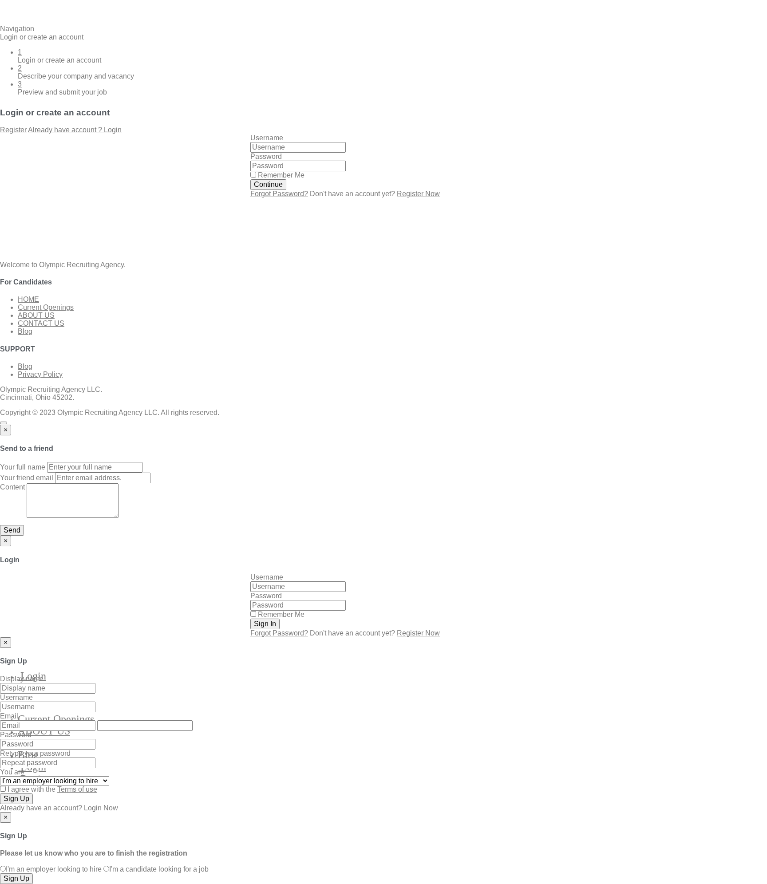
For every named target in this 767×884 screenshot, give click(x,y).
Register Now (418, 193)
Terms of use (77, 789)
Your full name (22, 467)
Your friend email (26, 477)
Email (9, 716)
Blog (25, 331)
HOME (28, 299)
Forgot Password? (279, 193)
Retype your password (35, 753)
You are (12, 772)
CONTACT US (41, 323)
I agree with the (51, 789)
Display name (21, 679)
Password (266, 156)
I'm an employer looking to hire (54, 869)
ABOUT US (44, 731)
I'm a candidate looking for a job (159, 869)
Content (12, 487)
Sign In (265, 623)
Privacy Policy (40, 374)
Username (266, 138)
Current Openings (56, 719)
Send (12, 530)
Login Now (101, 808)
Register (13, 130)
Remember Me (280, 175)
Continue (268, 184)
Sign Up (16, 798)
